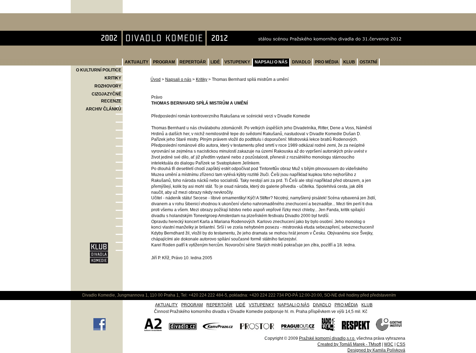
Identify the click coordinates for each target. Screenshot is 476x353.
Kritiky (201, 79)
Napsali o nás (178, 79)
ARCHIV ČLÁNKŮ (103, 109)
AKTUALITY (136, 62)
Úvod (156, 79)
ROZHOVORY (107, 86)
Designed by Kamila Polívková (376, 350)
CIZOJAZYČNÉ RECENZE (106, 97)
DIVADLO (301, 62)
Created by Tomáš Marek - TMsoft (349, 344)
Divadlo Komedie (93, 17)
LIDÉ (215, 62)
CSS (401, 344)
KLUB (349, 62)
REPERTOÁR (192, 62)
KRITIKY (113, 78)
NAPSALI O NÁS (271, 62)
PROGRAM (164, 62)
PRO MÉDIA (327, 62)
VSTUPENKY (237, 62)
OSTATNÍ (368, 62)
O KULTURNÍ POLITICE (98, 70)
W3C (388, 344)
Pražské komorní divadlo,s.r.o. (327, 338)
